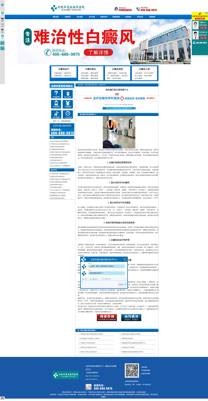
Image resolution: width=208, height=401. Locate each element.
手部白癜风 (85, 75)
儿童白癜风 (138, 73)
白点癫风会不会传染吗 (127, 347)
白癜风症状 (67, 73)
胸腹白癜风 (85, 78)
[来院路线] (56, 114)
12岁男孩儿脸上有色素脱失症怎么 (60, 144)
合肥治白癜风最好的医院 (57, 198)
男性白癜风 (148, 75)
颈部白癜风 (94, 73)
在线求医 (2, 43)
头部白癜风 (85, 73)
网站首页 (56, 17)
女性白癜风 (138, 78)
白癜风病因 (58, 73)
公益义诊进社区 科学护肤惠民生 (59, 141)
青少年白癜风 (148, 73)
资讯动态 (140, 17)
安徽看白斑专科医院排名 (57, 146)
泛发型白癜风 (116, 78)
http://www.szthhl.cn (92, 376)
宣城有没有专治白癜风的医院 (58, 163)
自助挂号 (2, 48)
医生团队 (80, 17)
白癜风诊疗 (104, 17)
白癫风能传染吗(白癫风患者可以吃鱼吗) (91, 334)
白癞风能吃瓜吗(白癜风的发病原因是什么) (133, 343)
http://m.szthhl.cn (91, 379)
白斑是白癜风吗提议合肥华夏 (58, 155)
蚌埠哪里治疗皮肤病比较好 (58, 193)
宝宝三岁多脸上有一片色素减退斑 (60, 165)
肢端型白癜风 (114, 75)
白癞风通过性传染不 (127, 338)
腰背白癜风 (94, 78)
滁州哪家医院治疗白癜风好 (58, 195)
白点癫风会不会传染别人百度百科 (90, 338)
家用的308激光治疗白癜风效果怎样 (60, 152)
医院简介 (68, 17)
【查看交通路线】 (92, 372)
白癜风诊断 (58, 75)
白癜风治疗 (67, 75)
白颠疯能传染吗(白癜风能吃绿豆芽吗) (132, 352)
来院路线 (152, 17)
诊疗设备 (92, 17)
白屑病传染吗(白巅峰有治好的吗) (131, 334)
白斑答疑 (128, 17)
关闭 (206, 13)
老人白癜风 (138, 75)
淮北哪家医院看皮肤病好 (57, 149)
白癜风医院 (116, 17)
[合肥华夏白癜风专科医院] (104, 8)
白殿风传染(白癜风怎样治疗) (88, 347)
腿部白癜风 (94, 75)
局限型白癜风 (112, 73)
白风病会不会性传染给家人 (88, 343)
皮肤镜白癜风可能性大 (56, 157)
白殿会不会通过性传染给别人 (88, 352)
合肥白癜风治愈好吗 (56, 160)
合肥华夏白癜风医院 (91, 85)
